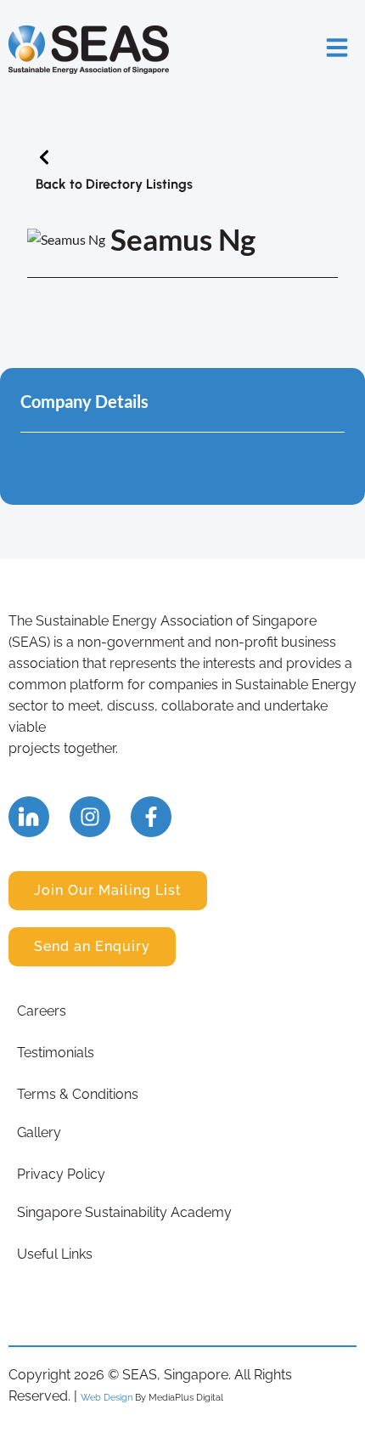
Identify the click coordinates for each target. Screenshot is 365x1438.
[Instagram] (90, 816)
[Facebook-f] (151, 816)
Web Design (106, 1397)
